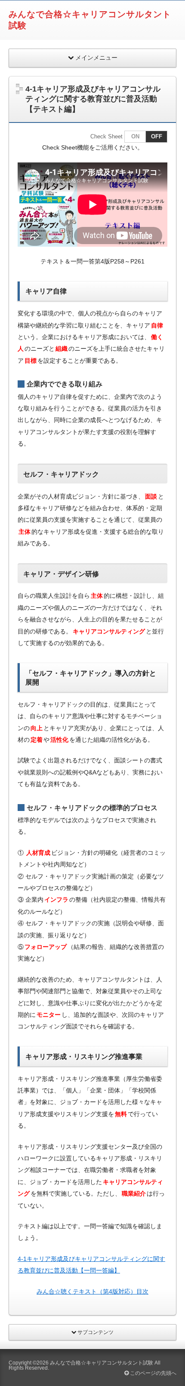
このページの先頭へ (152, 1373)
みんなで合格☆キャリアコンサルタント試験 (101, 1363)
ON (135, 136)
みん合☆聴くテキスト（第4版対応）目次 (92, 1291)
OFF (156, 136)
